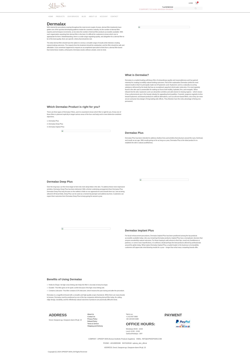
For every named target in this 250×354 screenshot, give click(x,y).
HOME (50, 16)
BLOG (84, 16)
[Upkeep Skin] (57, 6)
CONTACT (114, 16)
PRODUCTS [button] (60, 16)
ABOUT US (93, 16)
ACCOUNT (104, 16)
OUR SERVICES (73, 16)
